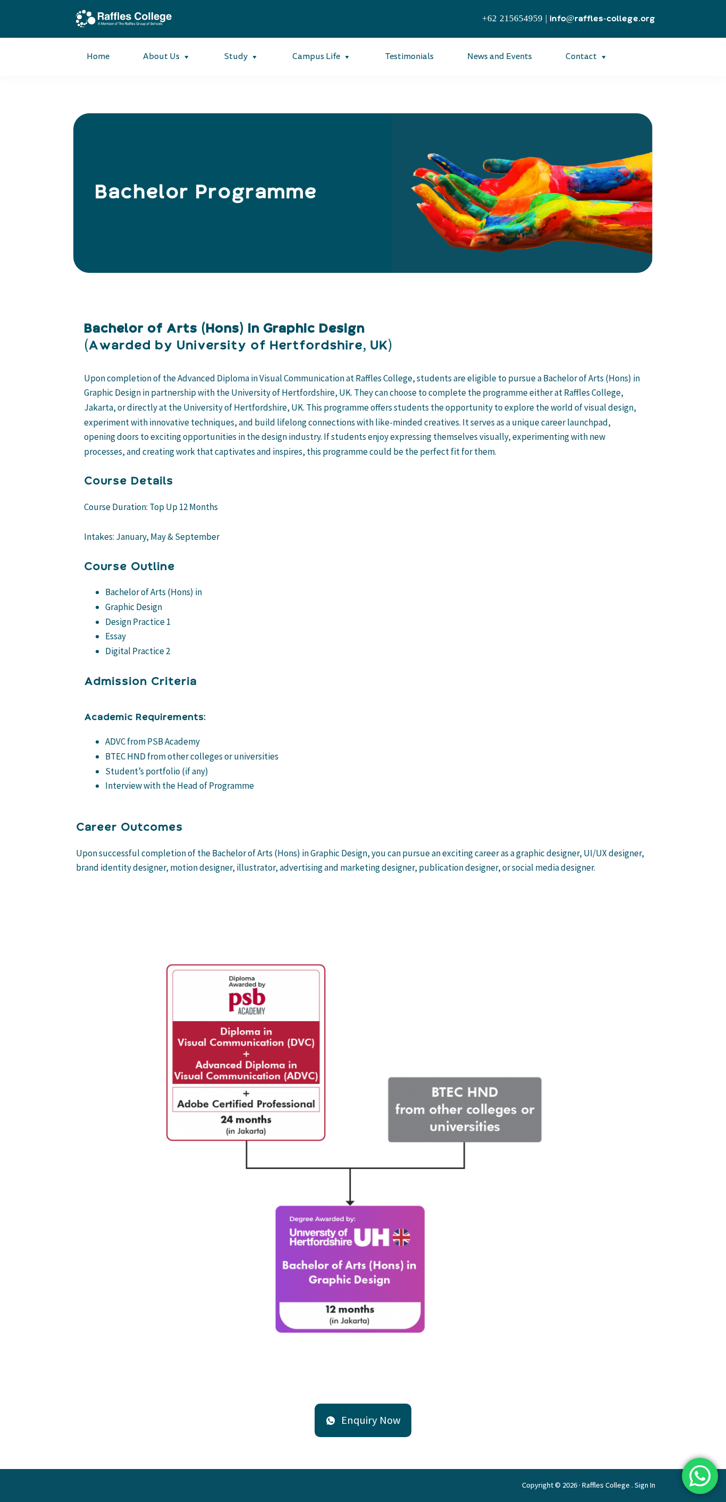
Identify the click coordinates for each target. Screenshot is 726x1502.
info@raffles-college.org (602, 19)
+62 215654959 (512, 19)
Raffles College (606, 1485)
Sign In (645, 1485)
